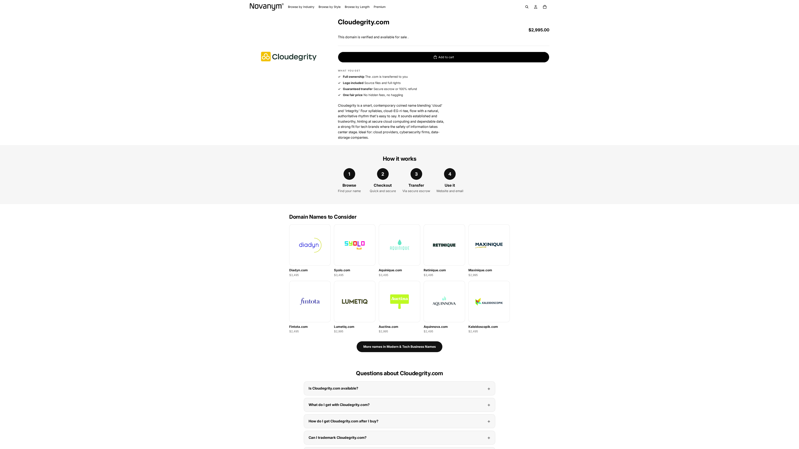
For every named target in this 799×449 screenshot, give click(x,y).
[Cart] (544, 6)
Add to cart (446, 57)
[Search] (526, 6)
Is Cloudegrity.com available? (333, 388)
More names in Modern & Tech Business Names (399, 347)
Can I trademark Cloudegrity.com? (337, 437)
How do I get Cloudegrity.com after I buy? (343, 421)
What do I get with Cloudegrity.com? (339, 405)
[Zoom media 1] (289, 56)
